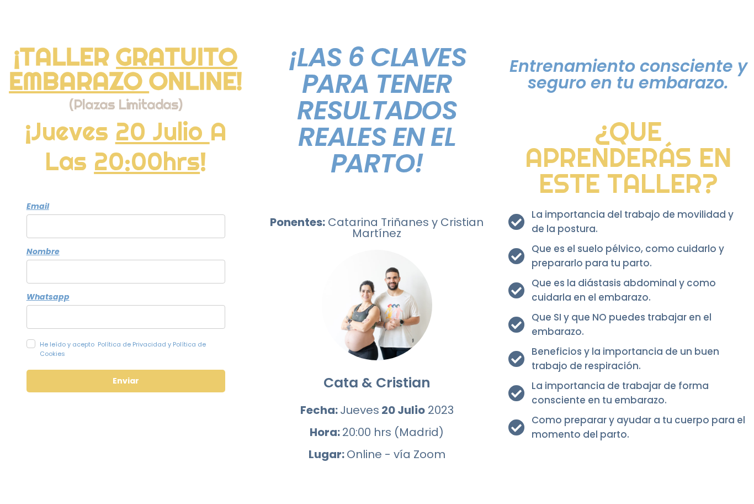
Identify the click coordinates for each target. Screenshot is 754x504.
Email (37, 206)
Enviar (126, 380)
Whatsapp (48, 296)
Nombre (43, 251)
